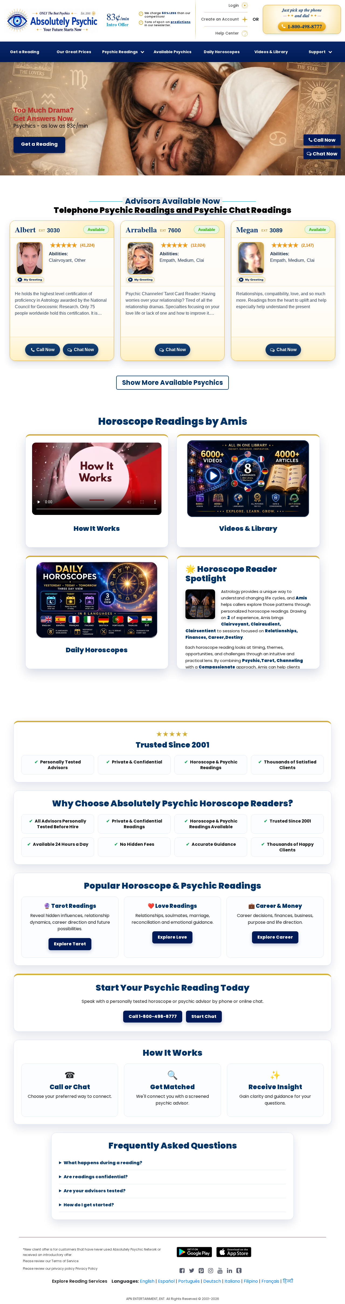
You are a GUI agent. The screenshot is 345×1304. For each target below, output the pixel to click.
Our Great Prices (74, 52)
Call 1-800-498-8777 (153, 1016)
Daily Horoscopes (222, 52)
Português (189, 1281)
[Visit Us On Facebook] (182, 1270)
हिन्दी (288, 1281)
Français (270, 1281)
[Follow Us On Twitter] (191, 1270)
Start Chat (203, 1016)
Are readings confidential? (96, 1177)
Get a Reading (39, 144)
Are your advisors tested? (95, 1191)
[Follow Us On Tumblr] (239, 1270)
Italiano (232, 1281)
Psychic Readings (120, 52)
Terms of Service (64, 1261)
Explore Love (172, 937)
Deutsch (212, 1281)
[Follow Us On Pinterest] (201, 1270)
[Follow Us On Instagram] (210, 1270)
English (147, 1281)
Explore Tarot (70, 944)
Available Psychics (172, 52)
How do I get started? (89, 1205)
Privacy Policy (86, 1268)
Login (234, 5)
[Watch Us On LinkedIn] (220, 1270)
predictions (181, 22)
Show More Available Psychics (172, 382)
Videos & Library (271, 52)
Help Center (227, 33)
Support (317, 52)
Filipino (251, 1281)
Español (166, 1281)
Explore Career (275, 937)
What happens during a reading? (103, 1163)
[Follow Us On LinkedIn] (229, 1270)
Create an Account (220, 19)
